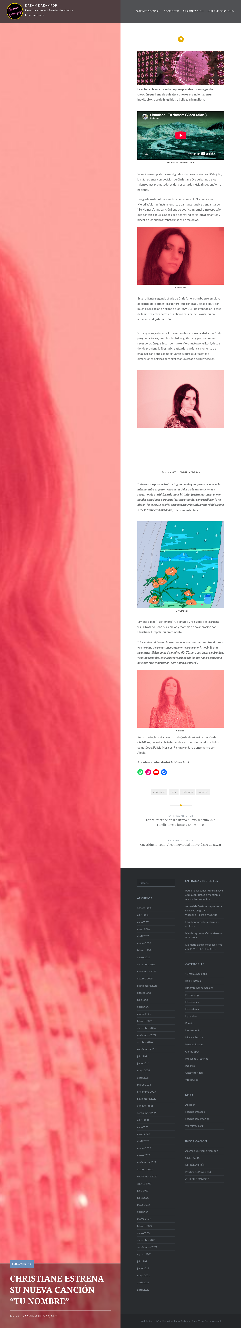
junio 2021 (143, 1268)
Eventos (190, 1023)
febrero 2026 (144, 950)
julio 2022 (143, 1190)
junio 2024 (143, 1063)
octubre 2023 (145, 1105)
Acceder (190, 1104)
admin (29, 1316)
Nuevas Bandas (194, 1044)
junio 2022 (143, 1197)
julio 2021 (143, 1261)
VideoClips (192, 1079)
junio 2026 (143, 921)
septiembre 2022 (147, 1176)
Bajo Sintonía (193, 980)
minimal (203, 791)
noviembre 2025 (146, 971)
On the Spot (192, 1051)
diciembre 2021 (146, 1240)
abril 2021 (143, 1282)
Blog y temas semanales (199, 987)
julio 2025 (143, 999)
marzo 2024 (144, 1084)
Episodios (191, 1016)
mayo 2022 (143, 1204)
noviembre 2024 (146, 1035)
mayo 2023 (143, 1133)
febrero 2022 (144, 1225)
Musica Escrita (194, 1037)
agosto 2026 (144, 907)
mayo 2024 (143, 1070)
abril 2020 (143, 1289)
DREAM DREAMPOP (41, 5)
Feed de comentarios (197, 1118)
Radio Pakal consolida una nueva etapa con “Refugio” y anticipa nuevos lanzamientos (204, 894)
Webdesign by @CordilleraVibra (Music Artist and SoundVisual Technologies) (180, 1321)
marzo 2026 (144, 943)
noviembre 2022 (146, 1162)
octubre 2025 (145, 978)
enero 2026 (143, 957)
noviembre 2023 (146, 1098)
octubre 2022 (145, 1169)
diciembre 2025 (146, 964)
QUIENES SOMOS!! (148, 11)
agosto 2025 (144, 992)
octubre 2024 (145, 1042)
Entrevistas (192, 1009)
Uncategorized (194, 1072)
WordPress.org (194, 1125)
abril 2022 (143, 1211)
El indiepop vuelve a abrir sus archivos (202, 924)
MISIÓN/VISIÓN (193, 11)
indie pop (187, 791)
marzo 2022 (144, 1218)
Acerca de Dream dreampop (201, 1150)
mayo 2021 (143, 1275)
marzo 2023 (144, 1148)
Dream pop (192, 994)
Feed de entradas (195, 1111)
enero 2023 (143, 1155)
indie (174, 791)
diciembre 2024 (146, 1027)
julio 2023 (143, 1119)
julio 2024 (143, 1056)
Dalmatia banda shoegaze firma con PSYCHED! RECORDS (203, 946)
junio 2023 (143, 1126)
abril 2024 (143, 1077)
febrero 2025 (144, 1020)
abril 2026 (143, 936)
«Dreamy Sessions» (221, 11)
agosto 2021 (144, 1254)
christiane (159, 791)
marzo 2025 (144, 1013)
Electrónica (192, 1001)
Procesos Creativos (196, 1058)
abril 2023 (143, 1141)
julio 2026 (143, 914)
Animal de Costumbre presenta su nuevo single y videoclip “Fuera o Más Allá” (203, 910)
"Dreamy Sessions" (196, 973)
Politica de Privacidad (198, 1171)
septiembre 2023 (147, 1112)
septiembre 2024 (147, 1049)
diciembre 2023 (146, 1091)
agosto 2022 (144, 1183)
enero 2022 (143, 1232)
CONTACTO (171, 11)
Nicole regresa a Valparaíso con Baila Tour (203, 935)
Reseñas (190, 1065)
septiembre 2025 (147, 985)
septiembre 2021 (147, 1247)
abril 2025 (143, 1006)
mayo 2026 (143, 929)
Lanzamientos (21, 1264)
